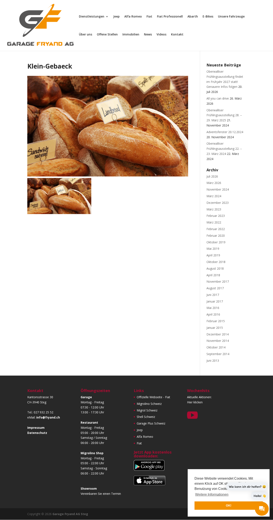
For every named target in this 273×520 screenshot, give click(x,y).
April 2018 (213, 275)
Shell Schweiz (146, 417)
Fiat (149, 16)
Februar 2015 (215, 321)
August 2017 (215, 288)
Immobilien (130, 34)
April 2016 (213, 314)
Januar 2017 (214, 301)
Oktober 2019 (215, 242)
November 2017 (217, 281)
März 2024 (213, 196)
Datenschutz (37, 433)
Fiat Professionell (170, 16)
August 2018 (215, 268)
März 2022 (213, 222)
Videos (161, 34)
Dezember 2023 (217, 203)
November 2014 (217, 341)
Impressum (36, 428)
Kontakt (177, 34)
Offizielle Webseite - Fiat (153, 397)
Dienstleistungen (91, 16)
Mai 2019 (212, 249)
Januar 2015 (214, 328)
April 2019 (213, 255)
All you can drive (217, 98)
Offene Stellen (107, 34)
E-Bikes (208, 16)
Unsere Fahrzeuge (231, 16)
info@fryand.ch (48, 417)
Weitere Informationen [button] (211, 494)
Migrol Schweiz (147, 410)
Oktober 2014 (215, 347)
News (148, 34)
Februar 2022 (215, 229)
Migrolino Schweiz (149, 404)
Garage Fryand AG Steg (70, 514)
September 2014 (217, 354)
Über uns (85, 34)
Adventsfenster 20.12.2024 (224, 132)
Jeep (116, 16)
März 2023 (213, 209)
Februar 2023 (215, 216)
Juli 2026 (212, 176)
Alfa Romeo (133, 16)
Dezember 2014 (217, 334)
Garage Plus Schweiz (151, 423)
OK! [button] (228, 505)
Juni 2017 (212, 295)
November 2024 (217, 189)
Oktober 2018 (215, 262)
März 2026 (213, 183)
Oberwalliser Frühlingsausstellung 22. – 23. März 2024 (224, 148)
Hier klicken (195, 402)
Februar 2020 (215, 236)
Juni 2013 (212, 360)
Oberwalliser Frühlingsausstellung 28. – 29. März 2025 (224, 115)
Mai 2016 (212, 308)
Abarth (192, 16)
